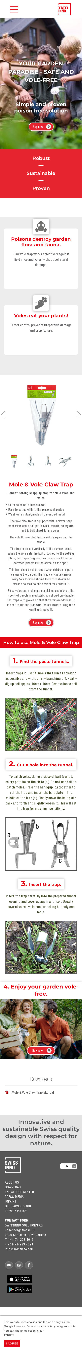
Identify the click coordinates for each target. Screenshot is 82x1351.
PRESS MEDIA (14, 1196)
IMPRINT (11, 1201)
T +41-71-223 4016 (19, 1239)
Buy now (38, 126)
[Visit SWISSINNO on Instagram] (19, 1265)
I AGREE (12, 1343)
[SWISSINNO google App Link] (19, 1289)
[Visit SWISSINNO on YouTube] (9, 1265)
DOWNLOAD (13, 1187)
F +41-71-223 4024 (19, 1244)
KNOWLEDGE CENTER (19, 1192)
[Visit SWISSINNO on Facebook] (29, 1265)
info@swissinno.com (19, 1249)
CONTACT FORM (17, 1220)
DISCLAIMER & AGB (18, 1206)
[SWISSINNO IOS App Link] (19, 1279)
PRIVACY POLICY (16, 1211)
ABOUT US (12, 1182)
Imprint (9, 1334)
